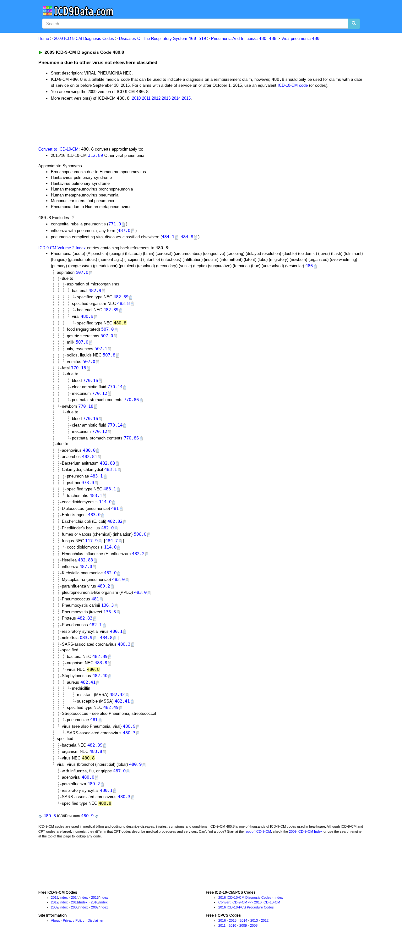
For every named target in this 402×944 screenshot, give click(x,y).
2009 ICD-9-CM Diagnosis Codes (84, 38)
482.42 (117, 694)
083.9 (86, 637)
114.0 (105, 501)
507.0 (82, 272)
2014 (176, 98)
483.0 (94, 514)
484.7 (111, 540)
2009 (54, 907)
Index (63, 897)
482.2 (138, 553)
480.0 (89, 450)
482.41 (87, 682)
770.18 (78, 367)
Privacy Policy (73, 920)
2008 (75, 907)
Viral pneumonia (301, 38)
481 (115, 508)
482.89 (120, 296)
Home (43, 38)
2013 (166, 98)
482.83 (107, 463)
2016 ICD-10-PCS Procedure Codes (246, 907)
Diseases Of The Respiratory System (162, 38)
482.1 (95, 624)
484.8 (187, 236)
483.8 (123, 303)
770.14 (114, 386)
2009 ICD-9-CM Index (306, 831)
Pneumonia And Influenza (243, 38)
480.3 (124, 644)
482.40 (99, 675)
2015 (186, 98)
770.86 (131, 399)
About (55, 920)
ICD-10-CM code (293, 85)
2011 (146, 98)
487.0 (124, 230)
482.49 (110, 707)
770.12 (99, 393)
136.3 (107, 605)
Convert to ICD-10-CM (58, 149)
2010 (136, 98)
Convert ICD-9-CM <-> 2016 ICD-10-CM (249, 902)
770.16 (90, 380)
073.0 (87, 482)
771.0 (114, 223)
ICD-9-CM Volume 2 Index (62, 248)
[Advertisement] (150, 123)
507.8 (109, 354)
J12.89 (95, 155)
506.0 (140, 534)
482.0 (107, 527)
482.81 (89, 456)
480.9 (87, 316)
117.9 (91, 540)
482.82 (114, 521)
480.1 (116, 631)
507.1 (101, 348)
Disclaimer (96, 920)
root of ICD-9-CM (258, 831)
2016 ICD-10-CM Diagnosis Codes (244, 897)
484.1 (168, 236)
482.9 (95, 290)
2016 (222, 920)
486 (309, 265)
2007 (95, 907)
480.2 (103, 585)
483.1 (110, 469)
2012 (156, 98)
